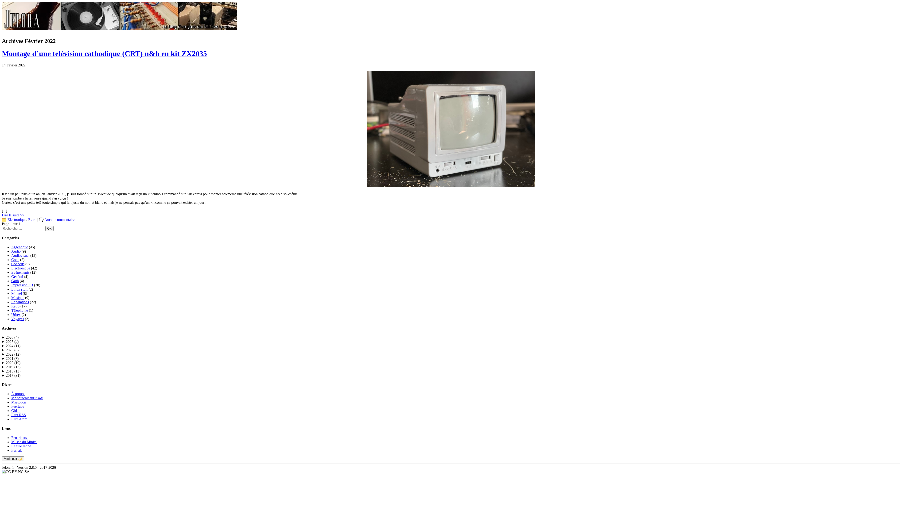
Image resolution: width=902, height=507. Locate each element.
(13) (13, 367)
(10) (13, 363)
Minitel (16, 294)
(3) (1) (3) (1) (12, 359)
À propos (18, 394)
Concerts (17, 264)
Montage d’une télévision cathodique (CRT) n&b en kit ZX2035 (104, 53)
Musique (17, 298)
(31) (13, 375)
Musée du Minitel (24, 442)
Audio (16, 251)
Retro (32, 220)
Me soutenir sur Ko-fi (27, 398)
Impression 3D (22, 285)
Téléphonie (19, 310)
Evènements (20, 272)
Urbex (16, 315)
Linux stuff (19, 289)
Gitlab (15, 411)
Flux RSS (18, 415)
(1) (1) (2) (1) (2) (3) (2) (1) (12, 371)
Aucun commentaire (59, 220)
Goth (15, 281)
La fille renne (21, 446)
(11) (13, 346)
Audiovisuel (20, 255)
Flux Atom (19, 419)
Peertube (17, 406)
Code (15, 260)
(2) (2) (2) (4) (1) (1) (12, 354)
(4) (12, 337)
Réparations (20, 302)
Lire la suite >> (13, 215)
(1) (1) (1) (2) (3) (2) (12, 363)
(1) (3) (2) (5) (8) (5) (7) (12, 375)
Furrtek (16, 450)
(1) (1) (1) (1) (10, 337)
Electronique (17, 220)
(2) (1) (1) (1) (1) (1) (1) (12, 350)
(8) (12, 350)
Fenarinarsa (19, 438)
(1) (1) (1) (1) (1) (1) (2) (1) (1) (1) (12, 346)
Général (17, 277)
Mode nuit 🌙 (13, 459)
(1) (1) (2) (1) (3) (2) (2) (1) (12, 367)
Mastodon (18, 402)
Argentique (19, 247)
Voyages (17, 319)
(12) (13, 354)
